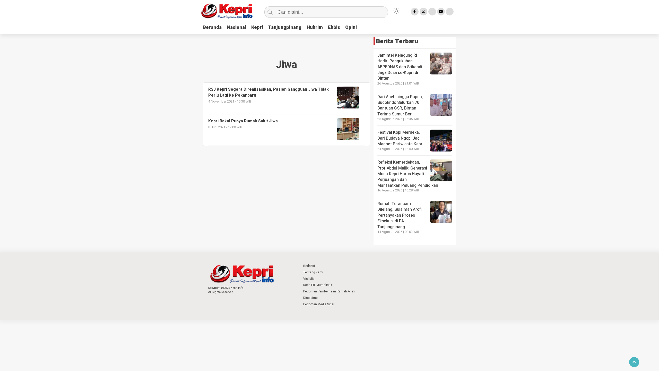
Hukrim (315, 27)
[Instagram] (432, 11)
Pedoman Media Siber (318, 304)
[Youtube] (441, 11)
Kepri (257, 27)
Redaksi (309, 266)
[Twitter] (423, 11)
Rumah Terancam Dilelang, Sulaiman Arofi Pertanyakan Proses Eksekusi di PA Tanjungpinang (399, 215)
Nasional (236, 27)
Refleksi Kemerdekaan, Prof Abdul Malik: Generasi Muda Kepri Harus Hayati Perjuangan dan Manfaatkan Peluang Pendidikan (407, 174)
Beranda (212, 27)
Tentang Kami (313, 272)
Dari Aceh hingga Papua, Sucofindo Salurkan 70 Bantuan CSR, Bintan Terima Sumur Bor (400, 105)
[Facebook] (415, 11)
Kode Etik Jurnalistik (317, 285)
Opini (351, 27)
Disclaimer (311, 298)
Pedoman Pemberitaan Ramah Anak (329, 291)
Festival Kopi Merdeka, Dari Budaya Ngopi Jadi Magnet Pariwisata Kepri (400, 138)
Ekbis (334, 27)
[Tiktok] (450, 11)
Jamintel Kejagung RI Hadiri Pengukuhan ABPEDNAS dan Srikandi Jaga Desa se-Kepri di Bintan (399, 67)
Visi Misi (309, 278)
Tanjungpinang (284, 27)
